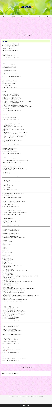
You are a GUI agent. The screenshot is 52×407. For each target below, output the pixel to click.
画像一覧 (30, 16)
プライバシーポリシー (34, 396)
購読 (39, 396)
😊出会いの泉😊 (26, 7)
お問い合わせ (28, 396)
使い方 (39, 16)
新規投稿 (13, 16)
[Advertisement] (26, 27)
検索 (21, 16)
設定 (47, 16)
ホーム (4, 16)
